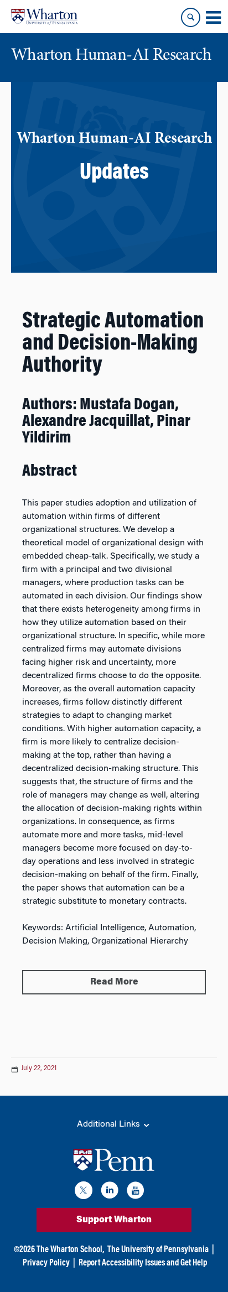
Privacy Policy (46, 1263)
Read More (114, 982)
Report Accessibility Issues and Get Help (143, 1263)
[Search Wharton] (190, 17)
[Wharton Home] (44, 16)
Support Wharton (114, 1220)
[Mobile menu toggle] (213, 18)
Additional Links (109, 1124)
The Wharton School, (70, 1250)
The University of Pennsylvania (158, 1250)
